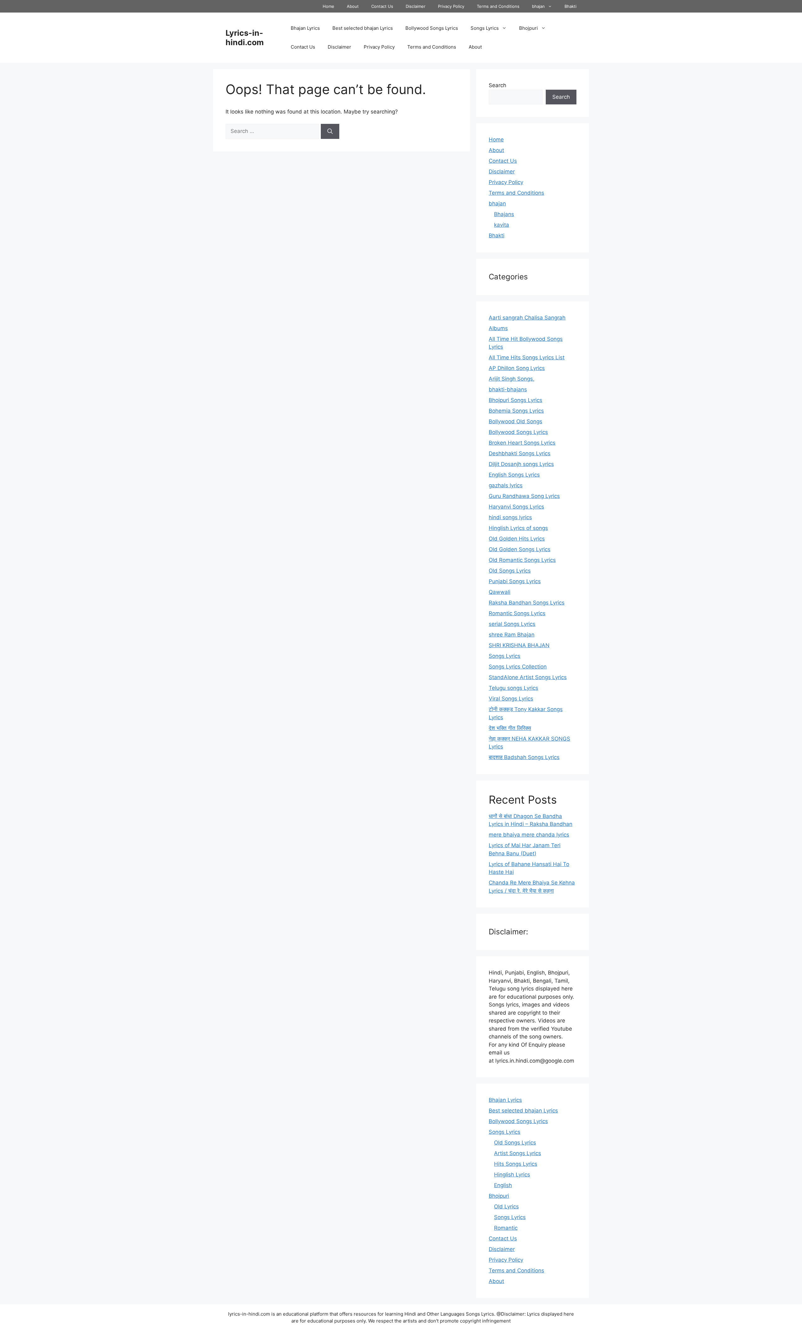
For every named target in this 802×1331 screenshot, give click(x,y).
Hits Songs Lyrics (515, 1164)
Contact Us (382, 6)
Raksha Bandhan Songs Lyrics (527, 602)
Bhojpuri (528, 28)
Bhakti (570, 6)
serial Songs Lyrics (512, 624)
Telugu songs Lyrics (513, 688)
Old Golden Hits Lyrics (517, 539)
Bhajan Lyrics (305, 28)
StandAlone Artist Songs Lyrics (528, 677)
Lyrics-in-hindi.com (245, 37)
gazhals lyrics (506, 485)
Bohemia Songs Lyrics (516, 411)
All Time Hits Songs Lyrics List (527, 357)
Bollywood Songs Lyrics (431, 28)
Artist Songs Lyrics (517, 1153)
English (503, 1185)
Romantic (506, 1228)
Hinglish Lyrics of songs (518, 528)
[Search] (330, 131)
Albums (498, 328)
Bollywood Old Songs (515, 421)
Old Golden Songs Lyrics (519, 549)
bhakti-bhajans (508, 389)
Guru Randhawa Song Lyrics (524, 496)
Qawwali (499, 592)
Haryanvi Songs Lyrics (516, 507)
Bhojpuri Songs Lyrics (515, 400)
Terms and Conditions (498, 6)
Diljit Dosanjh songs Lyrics (521, 464)
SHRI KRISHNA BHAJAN (519, 645)
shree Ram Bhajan (511, 634)
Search (497, 85)
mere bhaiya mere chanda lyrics (529, 835)
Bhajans (504, 214)
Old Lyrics (506, 1206)
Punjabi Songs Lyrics (515, 581)
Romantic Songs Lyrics (517, 613)
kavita (501, 225)
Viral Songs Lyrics (511, 698)
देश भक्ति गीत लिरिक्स (510, 728)
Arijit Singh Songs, (511, 379)
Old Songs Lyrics (510, 571)
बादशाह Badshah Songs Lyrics (524, 757)
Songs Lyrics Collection (518, 666)
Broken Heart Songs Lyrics (522, 443)
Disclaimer (415, 6)
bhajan (538, 6)
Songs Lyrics (485, 28)
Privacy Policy (451, 6)
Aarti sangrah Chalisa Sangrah (527, 317)
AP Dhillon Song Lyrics (517, 368)
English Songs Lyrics (514, 475)
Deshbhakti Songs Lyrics (519, 453)
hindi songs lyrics (510, 517)
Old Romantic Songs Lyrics (522, 560)
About (353, 6)
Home (328, 6)
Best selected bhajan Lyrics (362, 28)
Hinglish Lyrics (512, 1174)
